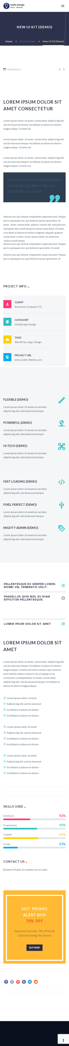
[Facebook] (6, 982)
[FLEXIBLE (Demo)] (34, 404)
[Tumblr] (24, 982)
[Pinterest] (18, 982)
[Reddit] (36, 982)
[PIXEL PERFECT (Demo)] (34, 510)
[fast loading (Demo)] (34, 486)
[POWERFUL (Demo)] (34, 428)
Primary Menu (63, 6)
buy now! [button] (34, 947)
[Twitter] (12, 982)
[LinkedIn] (30, 982)
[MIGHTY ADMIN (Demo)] (34, 533)
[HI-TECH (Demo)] (34, 451)
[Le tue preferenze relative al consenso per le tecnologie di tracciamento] (63, 1040)
